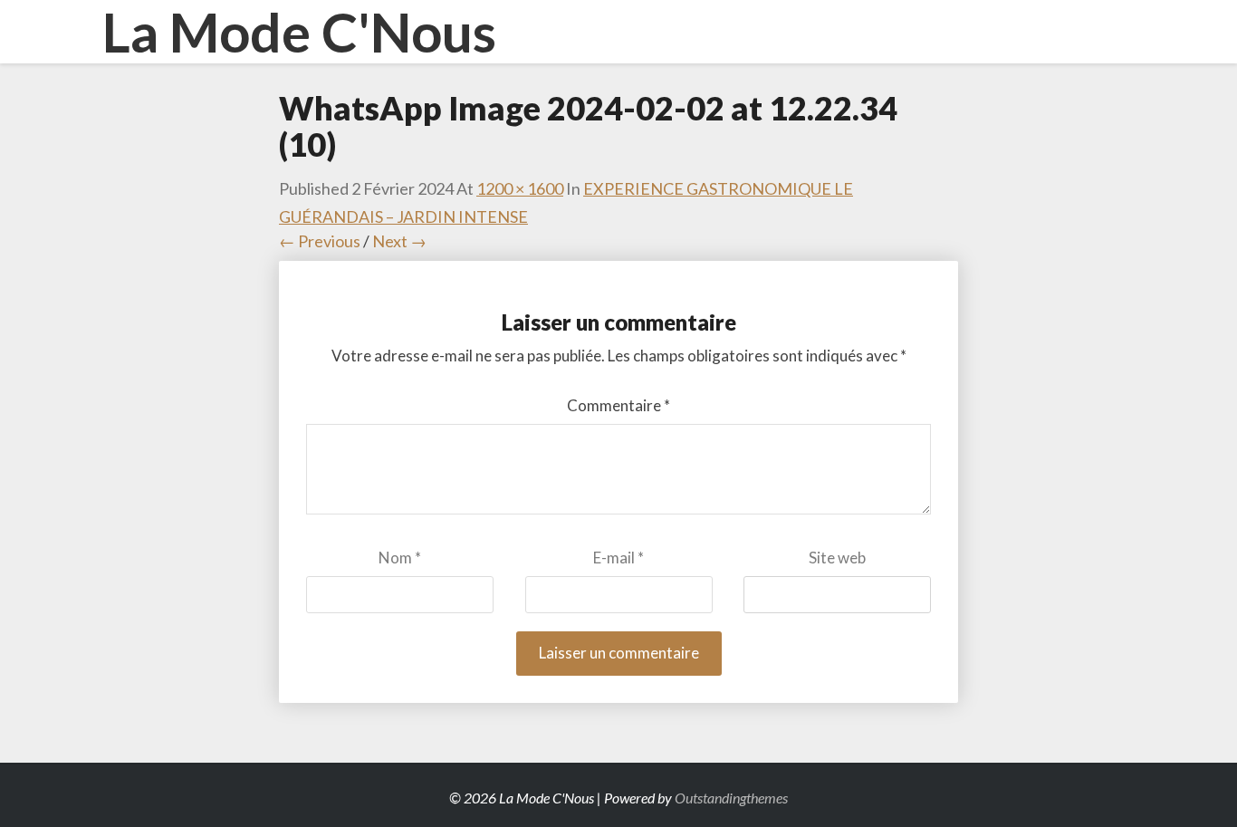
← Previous (319, 241)
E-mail (618, 557)
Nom (400, 557)
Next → (399, 241)
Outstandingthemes (731, 797)
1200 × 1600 (519, 188)
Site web (837, 557)
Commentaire (618, 405)
